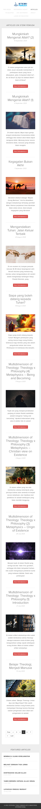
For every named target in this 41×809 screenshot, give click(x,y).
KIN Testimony (22, 13)
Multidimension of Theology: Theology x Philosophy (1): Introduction (20, 597)
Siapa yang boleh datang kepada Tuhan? (20, 299)
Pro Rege (7, 9)
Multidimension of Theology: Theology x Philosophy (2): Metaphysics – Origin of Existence (20, 523)
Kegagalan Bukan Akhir (20, 163)
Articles (34, 9)
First (8, 732)
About (33, 13)
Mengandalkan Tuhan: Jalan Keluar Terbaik (20, 230)
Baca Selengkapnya (20, 86)
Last (12, 736)
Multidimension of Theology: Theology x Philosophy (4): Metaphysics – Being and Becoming (20, 371)
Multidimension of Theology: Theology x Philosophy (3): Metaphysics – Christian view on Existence (20, 446)
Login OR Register (21, 16)
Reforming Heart (21, 9)
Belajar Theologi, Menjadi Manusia (20, 666)
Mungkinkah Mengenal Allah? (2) (20, 35)
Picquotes (9, 13)
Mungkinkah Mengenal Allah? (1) (20, 98)
